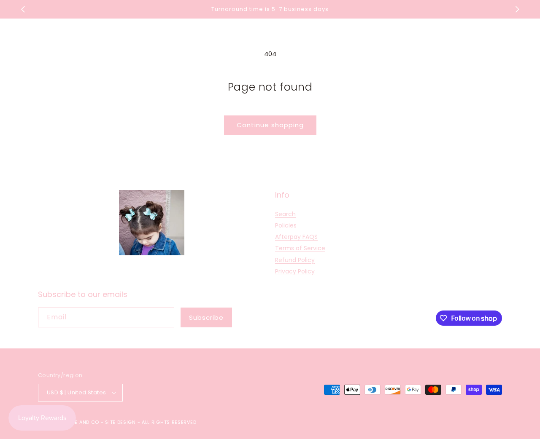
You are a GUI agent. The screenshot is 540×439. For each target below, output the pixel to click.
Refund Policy (295, 260)
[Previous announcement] (23, 9)
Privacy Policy (295, 271)
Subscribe (206, 317)
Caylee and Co (79, 422)
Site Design (120, 422)
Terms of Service (300, 248)
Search (285, 214)
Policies (286, 225)
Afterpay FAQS (296, 237)
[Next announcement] (517, 9)
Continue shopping (270, 124)
